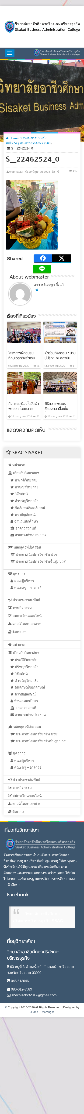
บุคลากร (18, 573)
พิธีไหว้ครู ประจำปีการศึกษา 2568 (28, 143)
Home (13, 138)
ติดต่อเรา (18, 632)
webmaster (16, 171)
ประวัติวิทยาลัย (25, 480)
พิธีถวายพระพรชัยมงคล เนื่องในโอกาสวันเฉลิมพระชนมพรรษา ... (57, 411)
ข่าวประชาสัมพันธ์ (32, 138)
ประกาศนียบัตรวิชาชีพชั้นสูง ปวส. (40, 561)
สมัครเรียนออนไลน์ (27, 616)
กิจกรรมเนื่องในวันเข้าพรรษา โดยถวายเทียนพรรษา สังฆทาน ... (23, 411)
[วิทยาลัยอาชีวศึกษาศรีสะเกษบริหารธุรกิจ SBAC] (42, 27)
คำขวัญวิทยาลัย (26, 501)
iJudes (34, 1012)
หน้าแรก (18, 465)
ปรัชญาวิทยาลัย (26, 487)
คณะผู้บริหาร (23, 581)
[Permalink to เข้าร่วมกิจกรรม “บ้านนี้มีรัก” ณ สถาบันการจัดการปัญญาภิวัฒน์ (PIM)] (60, 332)
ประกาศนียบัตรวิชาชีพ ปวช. (36, 554)
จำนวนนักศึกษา (25, 521)
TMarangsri (47, 1012)
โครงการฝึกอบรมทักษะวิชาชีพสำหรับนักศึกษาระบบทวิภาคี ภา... (23, 361)
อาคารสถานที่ (25, 528)
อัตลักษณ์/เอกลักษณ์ (29, 508)
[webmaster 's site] (36, 290)
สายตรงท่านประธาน (30, 535)
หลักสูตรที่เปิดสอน (27, 547)
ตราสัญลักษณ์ (25, 514)
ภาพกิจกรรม (22, 608)
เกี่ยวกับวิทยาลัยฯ (25, 473)
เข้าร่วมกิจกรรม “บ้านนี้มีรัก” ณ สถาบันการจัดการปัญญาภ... (60, 358)
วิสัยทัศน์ (21, 494)
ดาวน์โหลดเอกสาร (26, 624)
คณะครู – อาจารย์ (27, 588)
